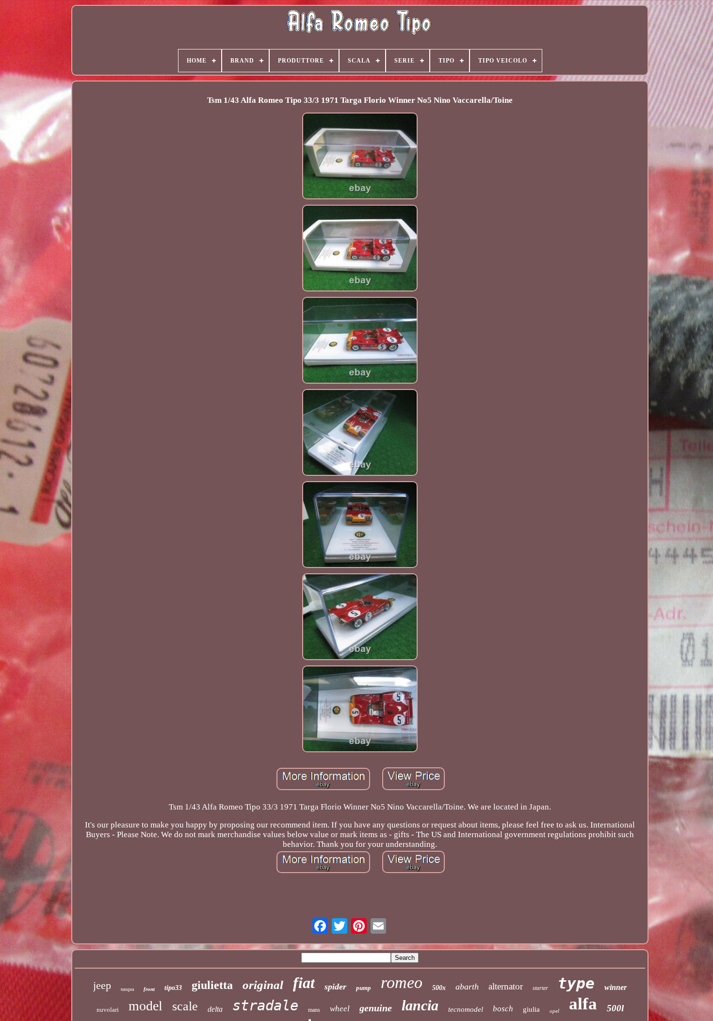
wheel (340, 1008)
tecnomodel (465, 1009)
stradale (265, 1005)
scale (185, 1006)
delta (215, 1009)
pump (363, 987)
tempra (127, 989)
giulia (531, 1009)
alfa (583, 1003)
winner (615, 987)
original (263, 984)
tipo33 (173, 987)
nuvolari (108, 1009)
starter (540, 988)
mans (314, 1009)
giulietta (212, 985)
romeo (401, 982)
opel (554, 1011)
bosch (503, 1008)
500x (439, 987)
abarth (467, 986)
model (145, 1005)
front (149, 989)
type (576, 983)
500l (615, 1008)
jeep (102, 985)
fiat (304, 982)
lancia (420, 1005)
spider (335, 986)
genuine (375, 1008)
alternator (505, 986)
